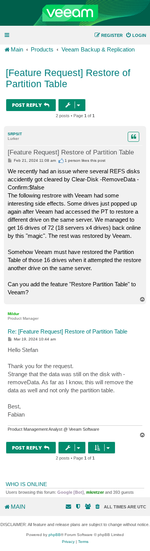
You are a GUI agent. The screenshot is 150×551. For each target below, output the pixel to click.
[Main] (75, 13)
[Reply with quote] (133, 137)
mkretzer (95, 492)
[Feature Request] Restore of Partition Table (68, 78)
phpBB (54, 535)
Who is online (26, 484)
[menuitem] (135, 35)
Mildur (13, 314)
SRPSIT (15, 134)
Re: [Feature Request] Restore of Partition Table (67, 331)
